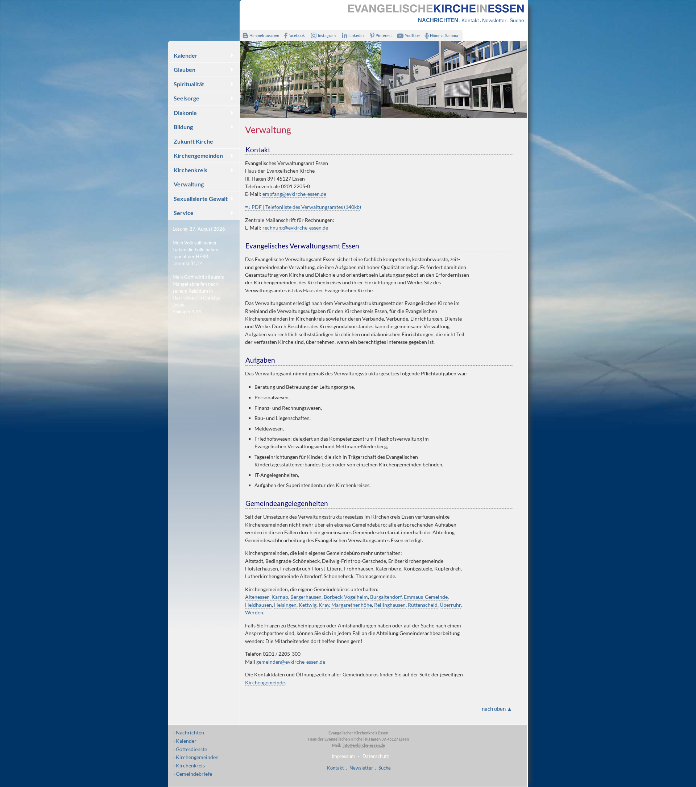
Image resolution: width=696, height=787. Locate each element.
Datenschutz (375, 756)
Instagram (327, 35)
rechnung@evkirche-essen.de (295, 227)
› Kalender (184, 741)
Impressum (343, 756)
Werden (254, 612)
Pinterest (384, 35)
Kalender (186, 55)
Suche (517, 20)
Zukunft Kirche (193, 141)
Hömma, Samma (444, 35)
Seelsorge (186, 98)
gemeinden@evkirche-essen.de (290, 662)
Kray (324, 605)
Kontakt (470, 20)
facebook (297, 35)
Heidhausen (258, 605)
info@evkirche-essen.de (363, 745)
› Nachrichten (188, 732)
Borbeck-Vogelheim (346, 597)
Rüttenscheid (423, 605)
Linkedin (356, 35)
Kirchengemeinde (265, 682)
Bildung (183, 126)
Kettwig (307, 605)
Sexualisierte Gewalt (201, 198)
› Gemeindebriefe (192, 774)
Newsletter (494, 20)
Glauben (184, 69)
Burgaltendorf (386, 597)
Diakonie (185, 112)
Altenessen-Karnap (266, 597)
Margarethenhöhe (351, 605)
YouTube (412, 35)
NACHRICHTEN (438, 20)
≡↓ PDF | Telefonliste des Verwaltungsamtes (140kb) (303, 207)
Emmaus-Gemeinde (426, 597)
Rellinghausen (390, 605)
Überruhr (450, 605)
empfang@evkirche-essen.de (294, 194)
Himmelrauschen (264, 35)
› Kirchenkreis (189, 765)
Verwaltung (189, 184)
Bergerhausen (306, 597)
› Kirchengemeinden (196, 757)
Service (184, 212)
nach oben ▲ (497, 708)
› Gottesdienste (190, 749)
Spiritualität (189, 84)
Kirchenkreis (190, 169)
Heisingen (285, 605)
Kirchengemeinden (198, 155)
